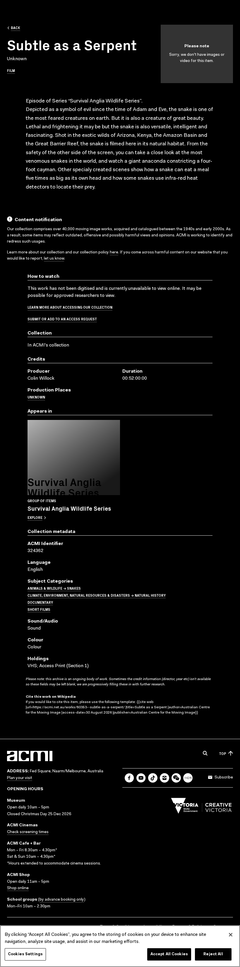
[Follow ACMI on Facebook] (129, 778)
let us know (54, 259)
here (114, 252)
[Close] (230, 934)
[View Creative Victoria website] (201, 807)
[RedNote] (188, 778)
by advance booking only (62, 900)
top (222, 753)
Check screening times (28, 832)
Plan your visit (19, 778)
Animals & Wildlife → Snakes (54, 588)
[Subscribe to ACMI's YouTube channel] (141, 778)
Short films (39, 609)
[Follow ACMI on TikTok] (152, 778)
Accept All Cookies (169, 954)
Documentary (40, 602)
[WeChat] (176, 778)
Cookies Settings (25, 954)
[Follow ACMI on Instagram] (164, 778)
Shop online (18, 888)
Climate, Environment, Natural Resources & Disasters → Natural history (97, 595)
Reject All (213, 954)
